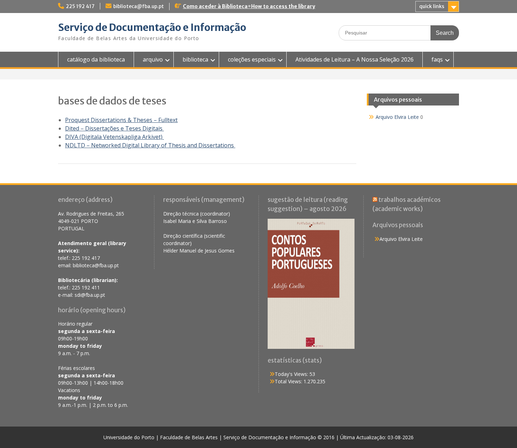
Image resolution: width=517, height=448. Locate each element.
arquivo (153, 59)
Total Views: (289, 381)
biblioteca (195, 59)
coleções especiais (252, 59)
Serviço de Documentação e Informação (152, 27)
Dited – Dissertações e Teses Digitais (114, 128)
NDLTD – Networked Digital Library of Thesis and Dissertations (150, 145)
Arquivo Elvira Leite (397, 117)
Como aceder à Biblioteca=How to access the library (249, 6)
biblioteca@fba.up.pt (138, 6)
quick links (431, 6)
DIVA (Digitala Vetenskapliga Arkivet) (114, 137)
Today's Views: (292, 374)
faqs (437, 59)
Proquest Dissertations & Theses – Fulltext (121, 120)
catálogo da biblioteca (96, 59)
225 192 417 (80, 6)
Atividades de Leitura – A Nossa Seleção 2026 (354, 59)
